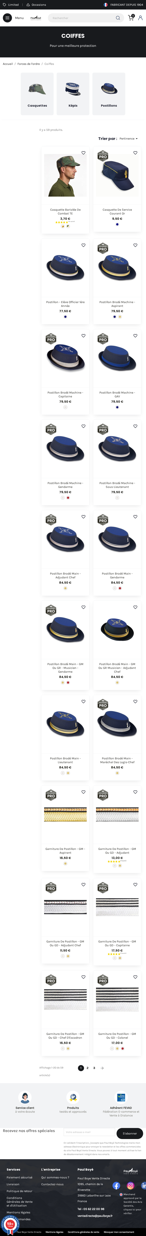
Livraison (13, 1184)
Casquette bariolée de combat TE (65, 211)
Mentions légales (18, 1212)
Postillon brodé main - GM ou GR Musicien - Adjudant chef (117, 667)
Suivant (102, 1068)
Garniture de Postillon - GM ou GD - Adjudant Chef (65, 943)
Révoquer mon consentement (119, 1232)
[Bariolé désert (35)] (63, 226)
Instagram (130, 1185)
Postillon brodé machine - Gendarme (65, 485)
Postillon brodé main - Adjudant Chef (65, 575)
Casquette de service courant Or (117, 211)
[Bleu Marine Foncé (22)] (65, 317)
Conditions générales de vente (83, 1232)
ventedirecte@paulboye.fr (95, 1216)
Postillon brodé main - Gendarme (117, 575)
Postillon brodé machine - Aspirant (117, 304)
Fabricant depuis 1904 (126, 4)
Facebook (116, 1185)
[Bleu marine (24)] (117, 224)
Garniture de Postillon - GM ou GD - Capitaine (117, 943)
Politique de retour (19, 1191)
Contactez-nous (52, 1184)
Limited (13, 4)
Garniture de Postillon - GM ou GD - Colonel (117, 1035)
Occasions (39, 4)
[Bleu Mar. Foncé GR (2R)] (68, 498)
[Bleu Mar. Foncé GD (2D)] (65, 407)
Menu (19, 18)
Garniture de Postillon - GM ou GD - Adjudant (117, 850)
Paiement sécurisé (19, 1177)
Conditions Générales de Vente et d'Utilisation (20, 1201)
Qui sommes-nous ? (55, 1177)
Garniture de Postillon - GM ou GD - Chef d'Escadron (65, 1035)
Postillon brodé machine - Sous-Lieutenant (117, 485)
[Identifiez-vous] (140, 18)
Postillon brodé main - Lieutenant (65, 760)
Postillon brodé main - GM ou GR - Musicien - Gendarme (65, 667)
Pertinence (129, 138)
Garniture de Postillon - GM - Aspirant (65, 850)
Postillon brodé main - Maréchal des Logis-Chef (117, 760)
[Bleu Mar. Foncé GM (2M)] (120, 317)
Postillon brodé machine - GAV (117, 394)
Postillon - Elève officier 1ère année (65, 304)
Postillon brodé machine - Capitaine (65, 394)
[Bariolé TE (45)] (68, 226)
